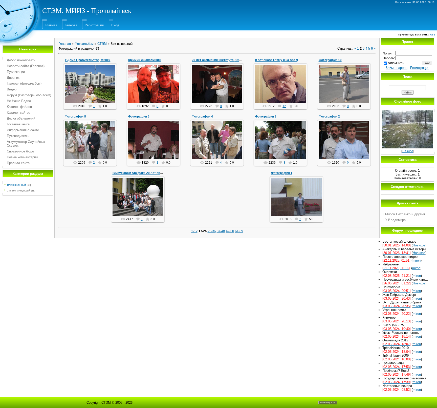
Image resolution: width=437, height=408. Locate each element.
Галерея (71, 25)
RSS (432, 34)
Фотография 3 (265, 116)
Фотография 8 (75, 116)
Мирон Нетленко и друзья (405, 214)
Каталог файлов (19, 107)
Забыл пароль (396, 68)
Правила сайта (18, 163)
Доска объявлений (21, 118)
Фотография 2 (329, 116)
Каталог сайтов (18, 112)
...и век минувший (18, 190)
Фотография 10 (330, 60)
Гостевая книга (18, 124)
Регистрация (94, 25)
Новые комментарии (22, 157)
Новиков (92, 88)
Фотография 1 (281, 173)
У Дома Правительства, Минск (87, 60)
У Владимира (395, 220)
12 (284, 106)
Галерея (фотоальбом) (24, 83)
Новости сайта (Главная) (26, 66)
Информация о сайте (23, 130)
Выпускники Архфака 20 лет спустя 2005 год (147, 173)
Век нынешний (16, 184)
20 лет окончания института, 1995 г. (218, 60)
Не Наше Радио (19, 101)
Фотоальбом (84, 44)
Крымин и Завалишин (144, 60)
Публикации (16, 72)
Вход (115, 25)
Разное (407, 151)
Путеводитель (18, 136)
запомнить (396, 63)
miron (156, 89)
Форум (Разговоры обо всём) (29, 95)
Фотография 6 (138, 116)
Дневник (13, 78)
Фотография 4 (202, 116)
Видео (11, 89)
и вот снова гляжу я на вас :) (276, 60)
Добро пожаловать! (21, 60)
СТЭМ (102, 44)
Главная (51, 25)
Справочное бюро (20, 151)
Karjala (298, 204)
